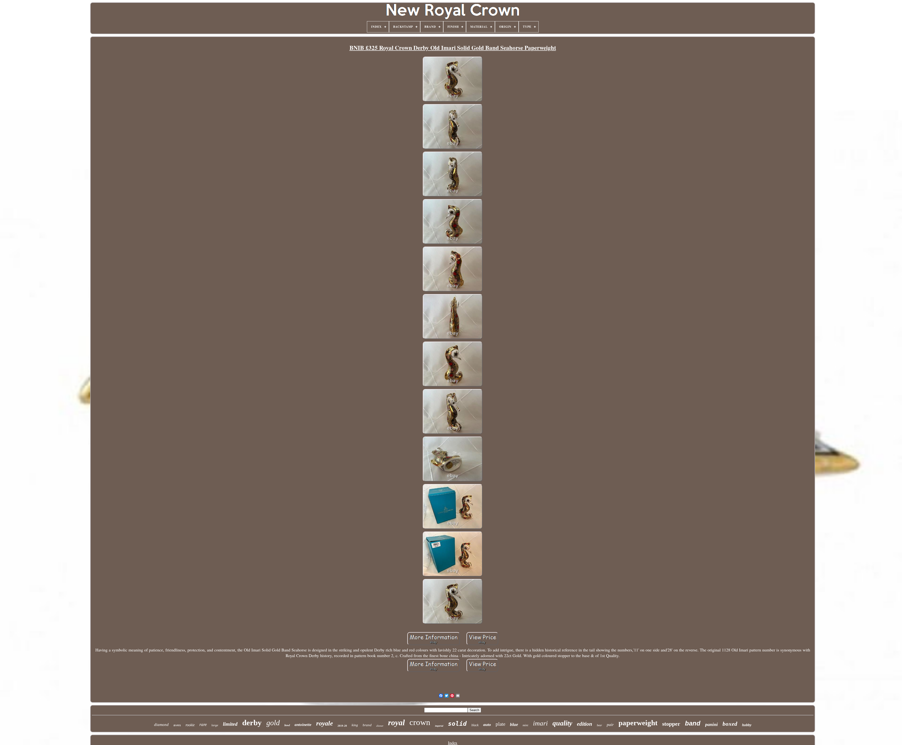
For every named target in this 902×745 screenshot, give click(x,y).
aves (177, 725)
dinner (379, 725)
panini (711, 724)
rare (203, 724)
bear (599, 725)
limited (230, 724)
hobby (746, 725)
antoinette (303, 724)
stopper (671, 724)
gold (273, 722)
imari (540, 723)
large (214, 725)
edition (584, 724)
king (355, 725)
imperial (439, 726)
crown (419, 722)
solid (457, 723)
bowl (287, 725)
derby (252, 722)
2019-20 (342, 725)
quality (562, 723)
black (474, 725)
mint (525, 725)
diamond (161, 724)
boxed (730, 724)
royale (324, 723)
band (692, 723)
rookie (190, 725)
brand (367, 725)
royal (396, 722)
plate (500, 724)
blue (514, 724)
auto (487, 724)
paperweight (637, 723)
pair (610, 724)
